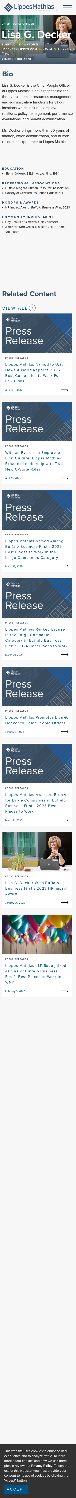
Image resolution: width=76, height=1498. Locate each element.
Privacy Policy (41, 1465)
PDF (8, 54)
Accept (16, 1489)
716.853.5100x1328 (16, 59)
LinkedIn (64, 49)
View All (15, 308)
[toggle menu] (67, 7)
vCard (47, 49)
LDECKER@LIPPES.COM (19, 49)
